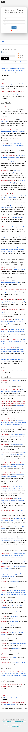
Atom (20, 54)
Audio (17, 68)
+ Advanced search (14, 30)
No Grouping (21, 61)
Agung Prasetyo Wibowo (14, 726)
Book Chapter (11, 65)
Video (17, 72)
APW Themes (14, 724)
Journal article (12, 68)
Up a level (4, 52)
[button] (5, 58)
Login (2, 41)
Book (6, 65)
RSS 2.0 (21, 57)
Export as (3, 54)
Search (14, 27)
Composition (22, 68)
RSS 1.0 (21, 55)
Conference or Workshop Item (8, 70)
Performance (12, 72)
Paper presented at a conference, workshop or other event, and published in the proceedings (13, 66)
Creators (10, 61)
